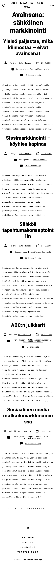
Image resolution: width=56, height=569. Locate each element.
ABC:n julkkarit (28, 325)
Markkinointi (40, 160)
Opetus (28, 542)
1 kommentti (33, 347)
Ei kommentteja (33, 75)
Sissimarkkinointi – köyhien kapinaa (28, 141)
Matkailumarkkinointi (39, 252)
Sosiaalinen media (40, 69)
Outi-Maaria (25, 63)
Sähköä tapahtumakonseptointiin (28, 230)
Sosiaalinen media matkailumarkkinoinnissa (28, 416)
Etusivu (28, 537)
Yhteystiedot (28, 552)
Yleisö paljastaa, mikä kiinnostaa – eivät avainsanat (28, 47)
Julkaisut (28, 547)
